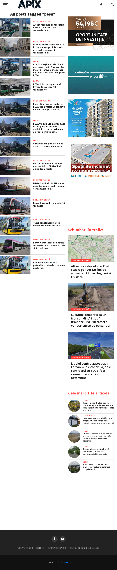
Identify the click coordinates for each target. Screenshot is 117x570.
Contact (40, 548)
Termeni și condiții (57, 548)
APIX (65, 562)
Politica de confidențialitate (84, 548)
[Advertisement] (91, 204)
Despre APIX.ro (25, 548)
